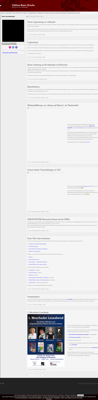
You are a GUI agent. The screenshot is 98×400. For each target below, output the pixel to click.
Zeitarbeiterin (95, 347)
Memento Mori (32, 282)
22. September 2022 (36, 211)
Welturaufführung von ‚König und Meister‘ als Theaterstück (53, 105)
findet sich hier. (87, 142)
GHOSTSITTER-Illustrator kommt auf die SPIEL (48, 219)
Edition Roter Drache (23, 5)
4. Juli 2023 (34, 34)
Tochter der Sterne (32, 272)
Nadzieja (31, 257)
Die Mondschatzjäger (33, 246)
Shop (7, 13)
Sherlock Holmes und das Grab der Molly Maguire (39, 280)
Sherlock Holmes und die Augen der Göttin (38, 264)
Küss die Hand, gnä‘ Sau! (34, 259)
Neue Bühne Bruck (81, 127)
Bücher (10, 13)
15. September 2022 (36, 289)
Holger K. (40, 34)
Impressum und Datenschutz (10, 52)
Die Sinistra (74, 344)
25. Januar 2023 (35, 79)
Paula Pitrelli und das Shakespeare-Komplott (38, 249)
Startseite (2, 13)
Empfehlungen (40, 13)
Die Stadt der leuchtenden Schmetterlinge (37, 244)
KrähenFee (70, 299)
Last (45, 375)
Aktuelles (25, 13)
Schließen (49, 399)
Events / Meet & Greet (17, 13)
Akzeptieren (80, 395)
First (28, 375)
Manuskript (46, 13)
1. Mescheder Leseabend (37, 312)
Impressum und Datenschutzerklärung (58, 13)
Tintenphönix (32, 270)
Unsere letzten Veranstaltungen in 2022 (44, 169)
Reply (43, 34)
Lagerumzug (32, 42)
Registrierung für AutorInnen (74, 13)
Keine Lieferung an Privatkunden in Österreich (47, 64)
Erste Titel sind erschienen (38, 238)
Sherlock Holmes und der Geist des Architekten (38, 277)
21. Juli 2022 (34, 304)
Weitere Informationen (71, 395)
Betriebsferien (33, 86)
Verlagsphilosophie (32, 13)
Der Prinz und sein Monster (34, 251)
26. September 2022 (36, 162)
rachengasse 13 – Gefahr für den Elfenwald (38, 262)
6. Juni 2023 (34, 57)
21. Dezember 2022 (36, 97)
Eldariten (31, 275)
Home (27, 16)
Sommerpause (33, 296)
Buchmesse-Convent (87, 186)
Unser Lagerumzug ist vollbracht (41, 21)
